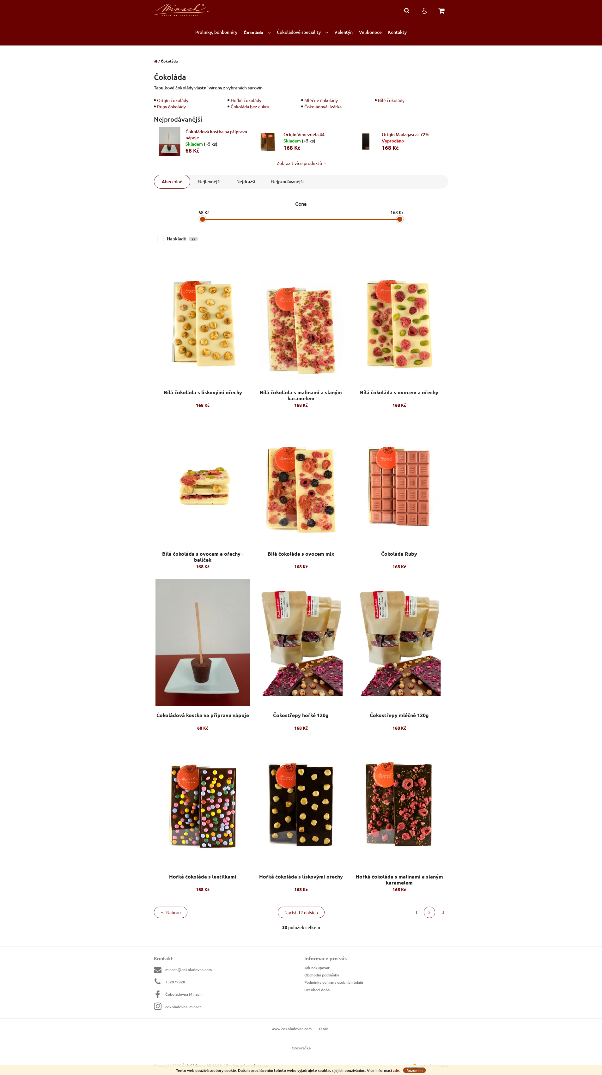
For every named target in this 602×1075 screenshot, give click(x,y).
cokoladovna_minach (183, 1007)
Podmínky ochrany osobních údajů (333, 982)
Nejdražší (245, 181)
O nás (323, 1028)
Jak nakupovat (317, 967)
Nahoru (173, 912)
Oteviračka (301, 1048)
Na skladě (181, 239)
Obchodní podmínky (321, 975)
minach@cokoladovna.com (188, 969)
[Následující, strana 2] (429, 912)
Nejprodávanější (287, 181)
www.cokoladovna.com (292, 1028)
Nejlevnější (209, 181)
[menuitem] (216, 32)
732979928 (175, 982)
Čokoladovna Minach (183, 994)
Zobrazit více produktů (299, 163)
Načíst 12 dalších (301, 912)
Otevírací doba (317, 990)
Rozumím (414, 1070)
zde (396, 1070)
